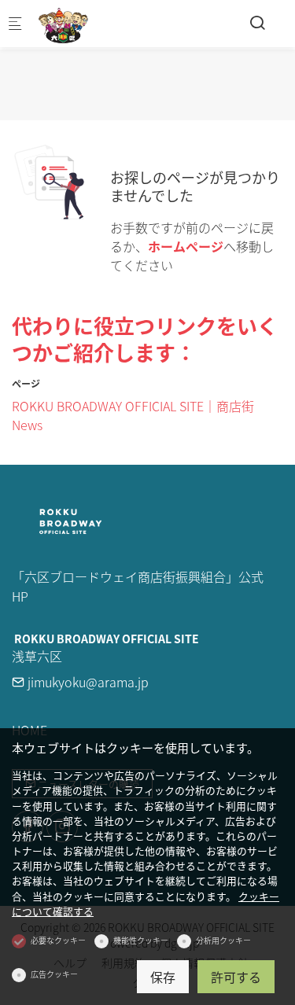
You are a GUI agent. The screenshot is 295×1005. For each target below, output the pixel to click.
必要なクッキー (58, 940)
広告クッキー (54, 974)
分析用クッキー (223, 940)
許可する (236, 976)
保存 (162, 976)
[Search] (257, 22)
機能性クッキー (140, 940)
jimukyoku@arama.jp (86, 681)
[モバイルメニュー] (15, 24)
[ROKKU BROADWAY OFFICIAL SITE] (99, 23)
